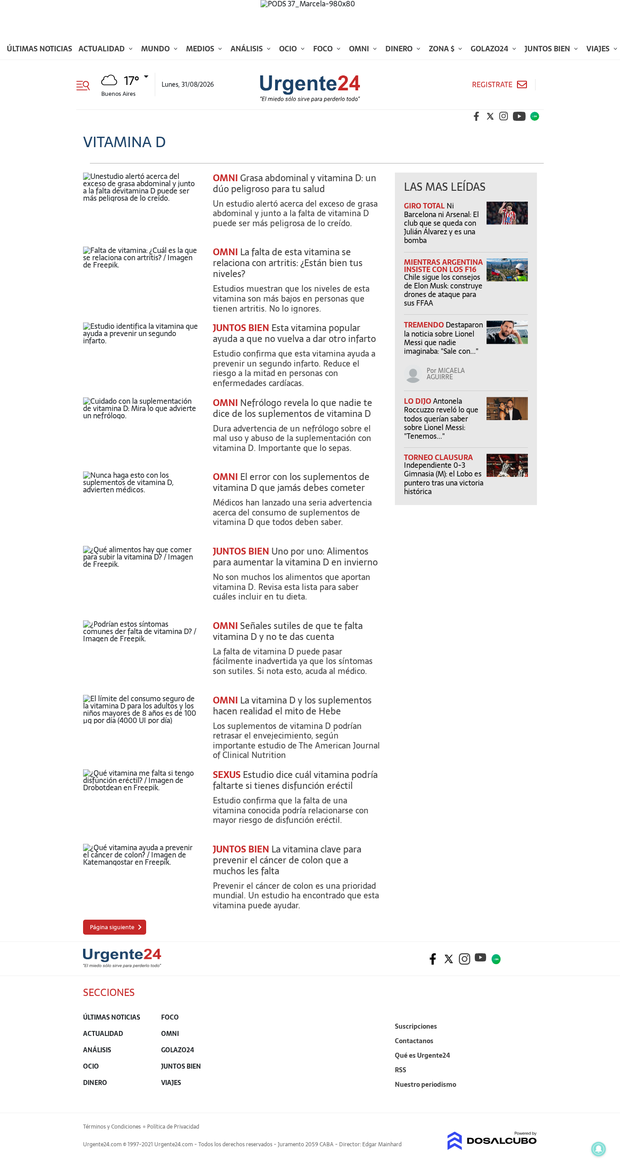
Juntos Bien (548, 48)
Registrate (492, 84)
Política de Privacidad (173, 1126)
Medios (201, 48)
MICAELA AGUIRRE (446, 374)
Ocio (289, 48)
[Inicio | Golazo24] (534, 116)
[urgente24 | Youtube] (519, 116)
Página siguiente (112, 927)
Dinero (399, 48)
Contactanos (414, 1041)
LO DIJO (418, 401)
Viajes (598, 48)
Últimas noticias (39, 48)
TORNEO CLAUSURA (438, 457)
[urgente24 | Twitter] (490, 116)
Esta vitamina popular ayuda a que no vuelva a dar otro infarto (294, 333)
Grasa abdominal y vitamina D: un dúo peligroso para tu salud (294, 183)
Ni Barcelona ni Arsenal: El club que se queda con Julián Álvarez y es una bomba (441, 223)
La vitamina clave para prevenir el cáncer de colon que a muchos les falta (287, 860)
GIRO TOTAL (425, 206)
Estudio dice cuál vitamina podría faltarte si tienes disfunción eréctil (295, 780)
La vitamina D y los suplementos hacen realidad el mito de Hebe (292, 705)
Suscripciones (416, 1026)
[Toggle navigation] (86, 84)
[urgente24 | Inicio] (526, 1098)
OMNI (225, 178)
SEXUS (227, 775)
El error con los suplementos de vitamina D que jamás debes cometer (291, 482)
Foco (324, 48)
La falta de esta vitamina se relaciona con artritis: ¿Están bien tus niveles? (288, 263)
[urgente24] (122, 965)
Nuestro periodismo (425, 1085)
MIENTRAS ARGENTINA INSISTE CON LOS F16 (443, 265)
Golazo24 (490, 48)
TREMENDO (425, 325)
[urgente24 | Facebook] (476, 116)
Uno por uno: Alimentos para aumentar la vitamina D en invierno (295, 557)
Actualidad (103, 48)
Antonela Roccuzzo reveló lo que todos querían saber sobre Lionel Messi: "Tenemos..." (441, 418)
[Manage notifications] (598, 1149)
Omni (360, 48)
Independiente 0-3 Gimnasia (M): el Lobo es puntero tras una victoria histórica (443, 478)
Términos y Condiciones (112, 1126)
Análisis (248, 48)
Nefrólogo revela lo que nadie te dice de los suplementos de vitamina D (292, 408)
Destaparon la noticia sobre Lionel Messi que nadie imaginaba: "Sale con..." (443, 338)
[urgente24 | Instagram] (503, 116)
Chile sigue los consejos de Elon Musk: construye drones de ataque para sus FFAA (443, 290)
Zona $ (442, 48)
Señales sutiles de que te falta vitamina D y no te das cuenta (288, 631)
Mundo (156, 48)
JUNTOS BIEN (241, 328)
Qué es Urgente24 (422, 1055)
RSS (400, 1070)
